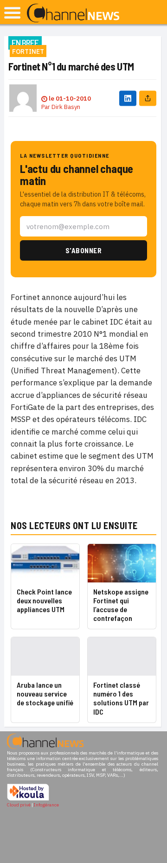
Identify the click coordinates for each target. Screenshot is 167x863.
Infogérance (46, 805)
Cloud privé (19, 805)
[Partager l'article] (147, 98)
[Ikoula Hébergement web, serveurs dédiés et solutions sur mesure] (28, 799)
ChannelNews (73, 13)
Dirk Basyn (65, 107)
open (12, 12)
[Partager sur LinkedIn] (127, 98)
